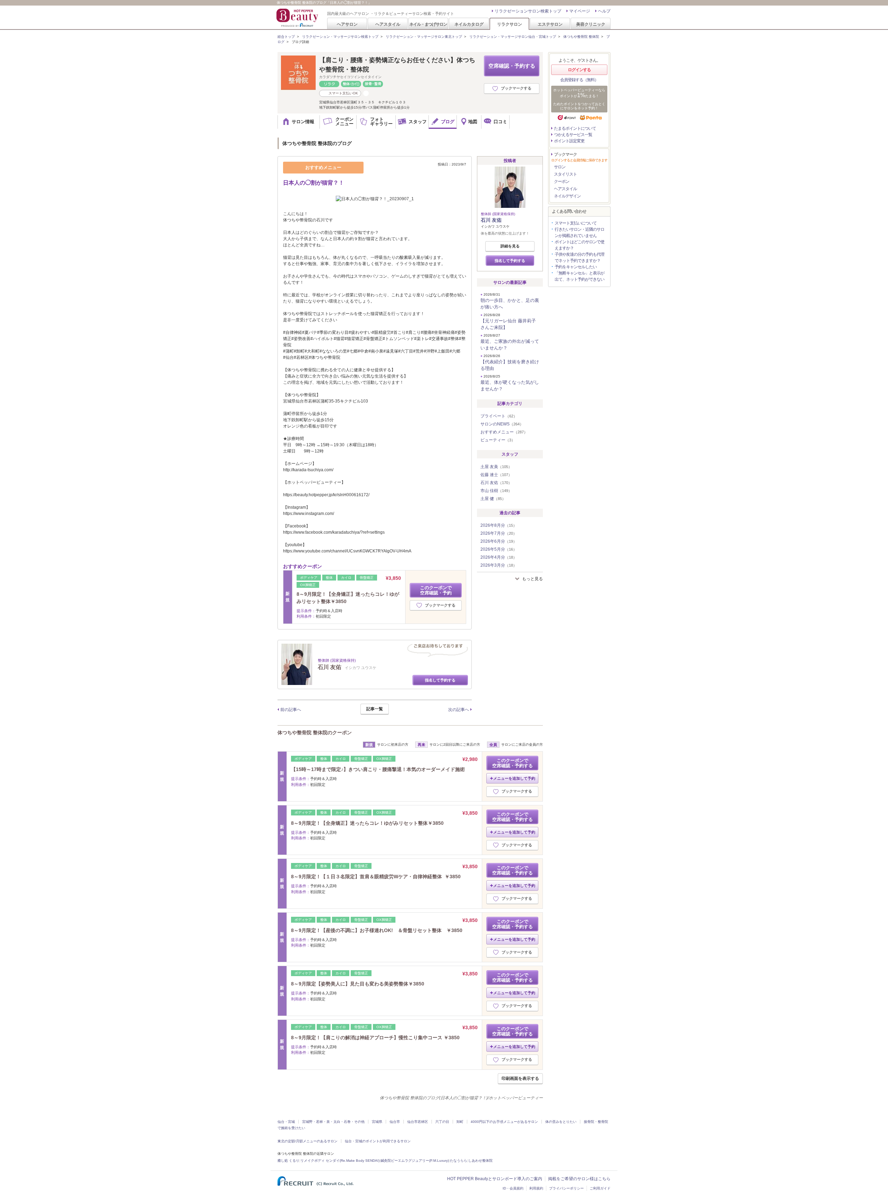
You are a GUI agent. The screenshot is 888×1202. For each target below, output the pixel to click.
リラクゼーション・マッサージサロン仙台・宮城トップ (512, 37)
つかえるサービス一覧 (573, 134)
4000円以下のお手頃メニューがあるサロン (504, 1122)
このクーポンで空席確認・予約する (512, 763)
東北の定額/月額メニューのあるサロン (308, 1141)
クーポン (561, 181)
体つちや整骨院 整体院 (581, 37)
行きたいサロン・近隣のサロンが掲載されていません (579, 232)
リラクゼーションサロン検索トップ (528, 11)
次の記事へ (458, 709)
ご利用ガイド (600, 1188)
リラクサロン (509, 24)
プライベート (498, 416)
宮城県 (377, 1122)
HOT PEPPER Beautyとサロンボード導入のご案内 (494, 1178)
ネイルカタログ (469, 24)
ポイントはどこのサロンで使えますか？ (579, 245)
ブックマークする (516, 88)
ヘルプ (604, 11)
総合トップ (286, 37)
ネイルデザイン (567, 196)
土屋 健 (493, 498)
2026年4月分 (498, 557)
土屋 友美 (496, 466)
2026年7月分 (498, 533)
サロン (559, 166)
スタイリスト (565, 174)
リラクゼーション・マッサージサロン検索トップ (340, 37)
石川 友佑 (491, 220)
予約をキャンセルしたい (576, 266)
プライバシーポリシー (566, 1188)
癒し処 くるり (288, 1160)
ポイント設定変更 (569, 140)
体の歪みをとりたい (561, 1122)
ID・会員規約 (513, 1188)
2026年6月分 (498, 541)
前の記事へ (290, 709)
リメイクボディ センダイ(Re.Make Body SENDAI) (339, 1160)
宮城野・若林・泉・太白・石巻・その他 (333, 1122)
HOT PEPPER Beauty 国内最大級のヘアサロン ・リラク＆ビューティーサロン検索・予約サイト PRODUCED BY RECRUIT (298, 18)
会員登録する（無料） (579, 79)
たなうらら (458, 1160)
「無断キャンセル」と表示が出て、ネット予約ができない (579, 276)
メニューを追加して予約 (514, 778)
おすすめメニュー (504, 432)
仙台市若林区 (417, 1122)
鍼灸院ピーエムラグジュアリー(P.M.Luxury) (415, 1160)
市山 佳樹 (496, 490)
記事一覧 (374, 708)
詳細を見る (510, 246)
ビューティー (497, 440)
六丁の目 (442, 1122)
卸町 (459, 1122)
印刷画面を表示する (520, 1078)
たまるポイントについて (575, 128)
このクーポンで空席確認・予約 (436, 590)
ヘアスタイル (387, 24)
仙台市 (395, 1122)
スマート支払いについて (576, 223)
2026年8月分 (498, 525)
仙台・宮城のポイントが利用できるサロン (378, 1141)
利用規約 (536, 1188)
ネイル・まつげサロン (428, 24)
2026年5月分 (498, 549)
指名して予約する (440, 680)
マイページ (579, 11)
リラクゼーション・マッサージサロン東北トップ (424, 37)
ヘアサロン (347, 24)
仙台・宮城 (286, 1122)
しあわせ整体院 (480, 1160)
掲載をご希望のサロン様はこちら (579, 1178)
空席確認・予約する (511, 66)
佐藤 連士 (496, 474)
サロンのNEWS (501, 424)
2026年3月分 (498, 565)
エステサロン (550, 24)
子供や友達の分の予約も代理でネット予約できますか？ (579, 257)
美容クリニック (590, 24)
